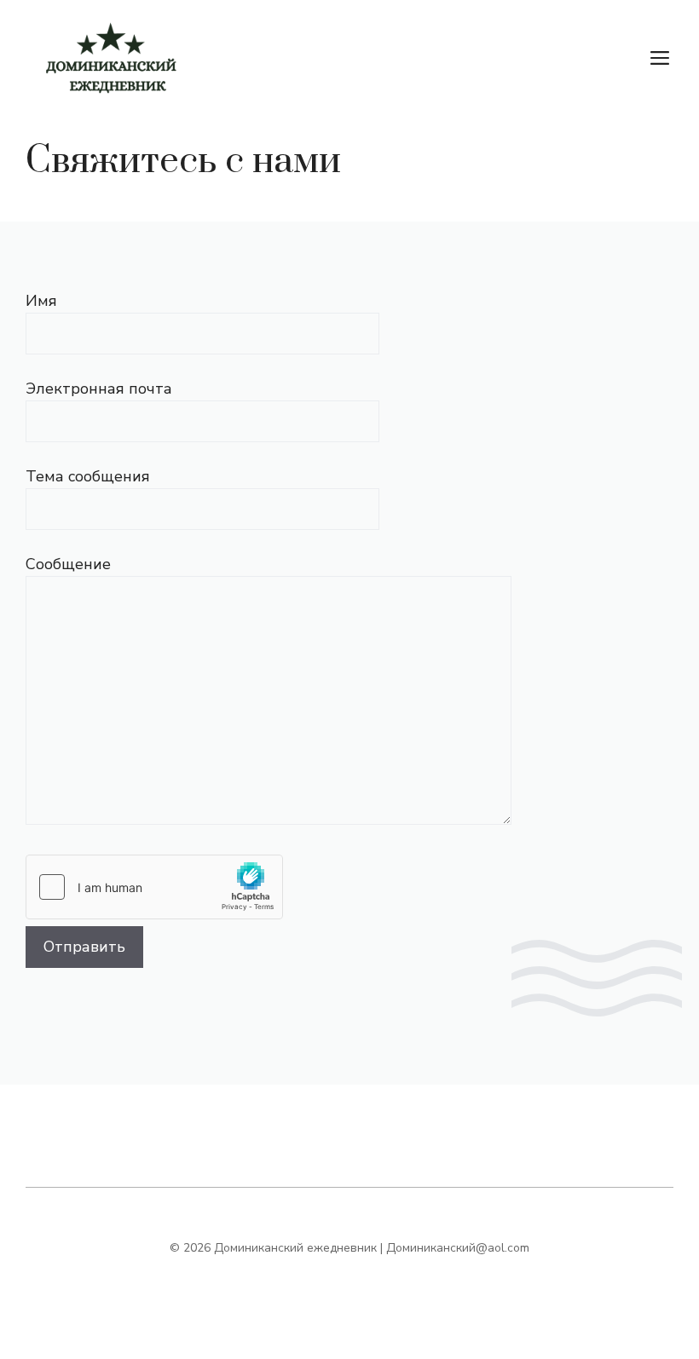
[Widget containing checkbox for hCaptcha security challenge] (154, 887)
